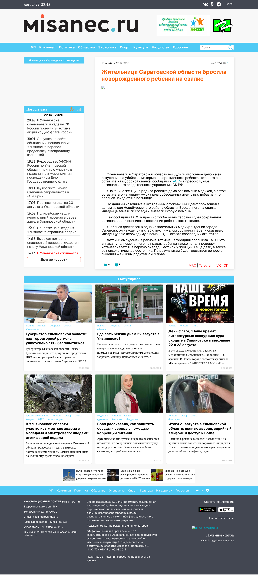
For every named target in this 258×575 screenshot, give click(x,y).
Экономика (107, 47)
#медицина (132, 419)
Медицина (102, 415)
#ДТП (41, 419)
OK (226, 265)
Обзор (68, 415)
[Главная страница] (81, 21)
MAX (192, 265)
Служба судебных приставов (217, 540)
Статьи (67, 325)
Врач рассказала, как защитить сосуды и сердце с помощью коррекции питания (125, 428)
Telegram (206, 265)
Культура (140, 47)
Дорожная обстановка (37, 415)
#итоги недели (55, 419)
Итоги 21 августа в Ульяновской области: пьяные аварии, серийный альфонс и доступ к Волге (199, 428)
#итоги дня (174, 419)
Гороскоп (180, 47)
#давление (102, 419)
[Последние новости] (72, 109)
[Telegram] (219, 5)
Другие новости (54, 260)
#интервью (117, 419)
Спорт (125, 47)
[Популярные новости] (79, 109)
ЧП (33, 47)
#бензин (101, 329)
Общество (86, 47)
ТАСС (175, 181)
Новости (41, 325)
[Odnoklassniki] (212, 5)
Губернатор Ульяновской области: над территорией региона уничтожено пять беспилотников (56, 338)
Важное (30, 325)
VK (218, 265)
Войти (230, 4)
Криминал (47, 47)
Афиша (172, 325)
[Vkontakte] (205, 5)
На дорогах (160, 47)
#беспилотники (34, 329)
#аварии (30, 419)
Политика (67, 47)
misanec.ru (30, 535)
